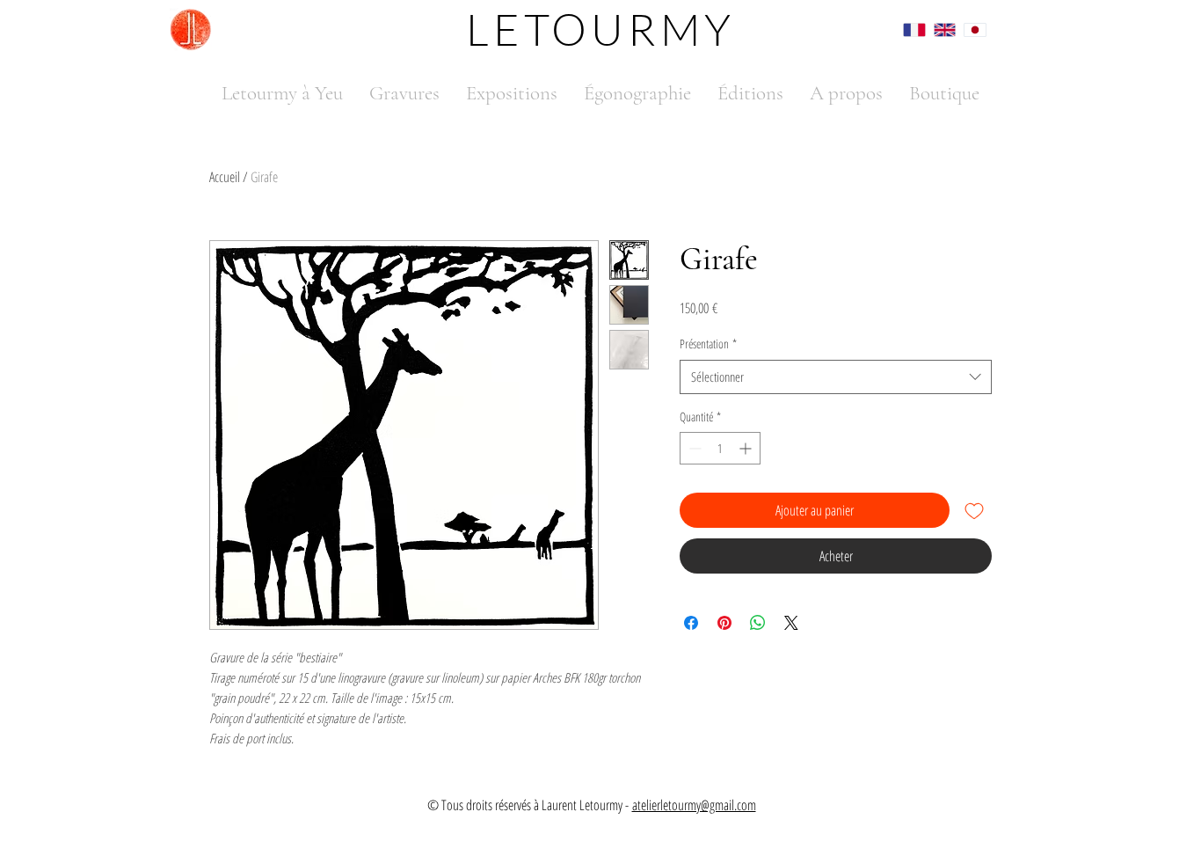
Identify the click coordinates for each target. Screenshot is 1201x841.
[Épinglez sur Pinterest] (724, 622)
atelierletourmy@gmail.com (694, 805)
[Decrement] (693, 448)
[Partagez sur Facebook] (691, 622)
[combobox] (836, 377)
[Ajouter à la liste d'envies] (974, 510)
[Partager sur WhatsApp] (757, 622)
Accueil (224, 176)
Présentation (708, 343)
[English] (936, 29)
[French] (906, 29)
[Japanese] (965, 29)
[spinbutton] (720, 448)
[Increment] (747, 448)
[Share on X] (791, 622)
